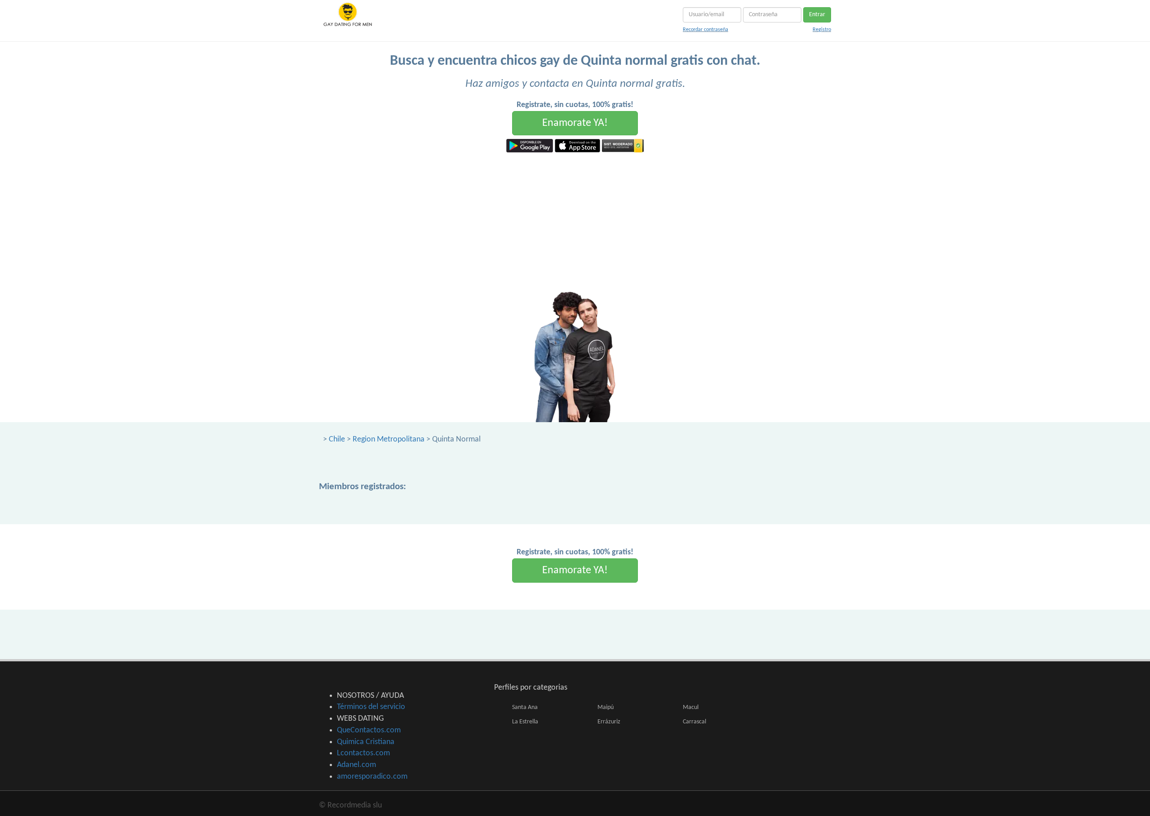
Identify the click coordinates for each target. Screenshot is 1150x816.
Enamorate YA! (575, 123)
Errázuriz (608, 721)
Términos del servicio (371, 707)
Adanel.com (356, 765)
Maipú (605, 707)
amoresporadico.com (372, 776)
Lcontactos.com (363, 753)
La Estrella (525, 721)
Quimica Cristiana (365, 742)
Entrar (817, 14)
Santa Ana (525, 707)
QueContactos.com (369, 730)
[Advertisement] (575, 220)
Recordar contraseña (705, 29)
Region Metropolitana (389, 439)
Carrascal (694, 721)
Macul (691, 707)
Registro (822, 29)
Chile (337, 439)
